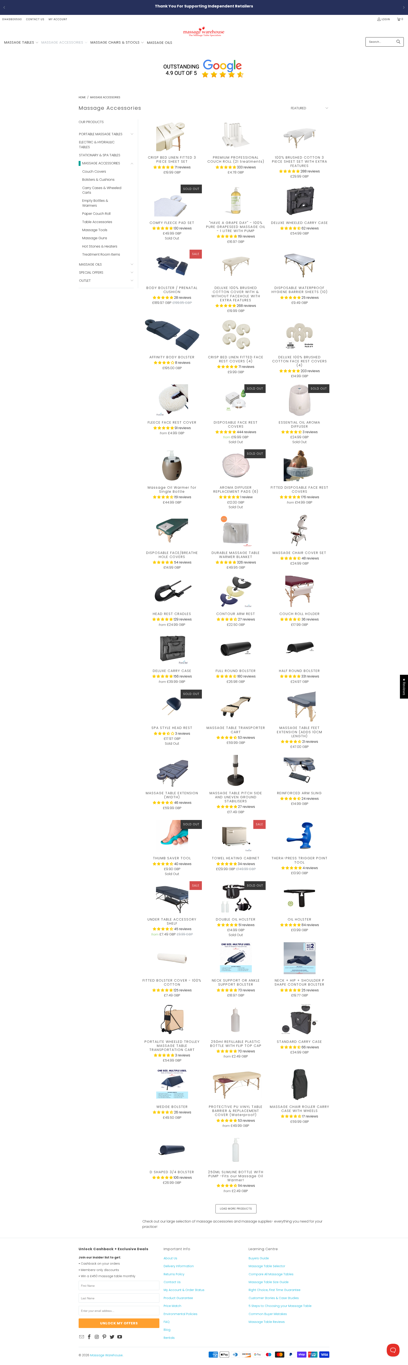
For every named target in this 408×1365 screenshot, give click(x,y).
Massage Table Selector (267, 1266)
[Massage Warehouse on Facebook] (89, 1337)
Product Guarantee (178, 1298)
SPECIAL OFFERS (91, 272)
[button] (21, 42)
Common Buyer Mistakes (268, 1314)
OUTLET (85, 280)
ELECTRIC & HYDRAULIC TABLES (97, 144)
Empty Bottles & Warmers (95, 203)
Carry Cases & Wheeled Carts (101, 190)
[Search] (398, 42)
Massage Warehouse (106, 1355)
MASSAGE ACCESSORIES (101, 163)
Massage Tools (94, 230)
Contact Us (35, 19)
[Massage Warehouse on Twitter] (112, 1337)
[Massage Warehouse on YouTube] (119, 1337)
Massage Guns (94, 238)
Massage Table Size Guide (269, 1282)
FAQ (167, 1322)
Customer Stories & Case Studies (274, 1298)
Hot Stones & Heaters (99, 246)
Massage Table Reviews (267, 1322)
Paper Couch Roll (96, 213)
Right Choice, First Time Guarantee (274, 1290)
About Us (170, 1258)
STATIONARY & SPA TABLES (99, 155)
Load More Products (236, 1208)
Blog (167, 1330)
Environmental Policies (180, 1314)
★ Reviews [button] (404, 686)
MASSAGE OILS (90, 264)
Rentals (169, 1338)
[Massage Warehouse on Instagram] (97, 1337)
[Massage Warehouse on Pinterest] (104, 1337)
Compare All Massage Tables (271, 1274)
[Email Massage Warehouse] (82, 1337)
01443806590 (12, 19)
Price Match (172, 1306)
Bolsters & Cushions (98, 179)
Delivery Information (179, 1266)
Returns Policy (174, 1274)
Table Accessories (97, 222)
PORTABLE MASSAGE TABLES (100, 134)
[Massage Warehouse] (204, 31)
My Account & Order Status (184, 1290)
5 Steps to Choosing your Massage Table (280, 1306)
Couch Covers (94, 171)
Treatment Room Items (101, 254)
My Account (58, 19)
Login (386, 19)
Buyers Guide (259, 1258)
